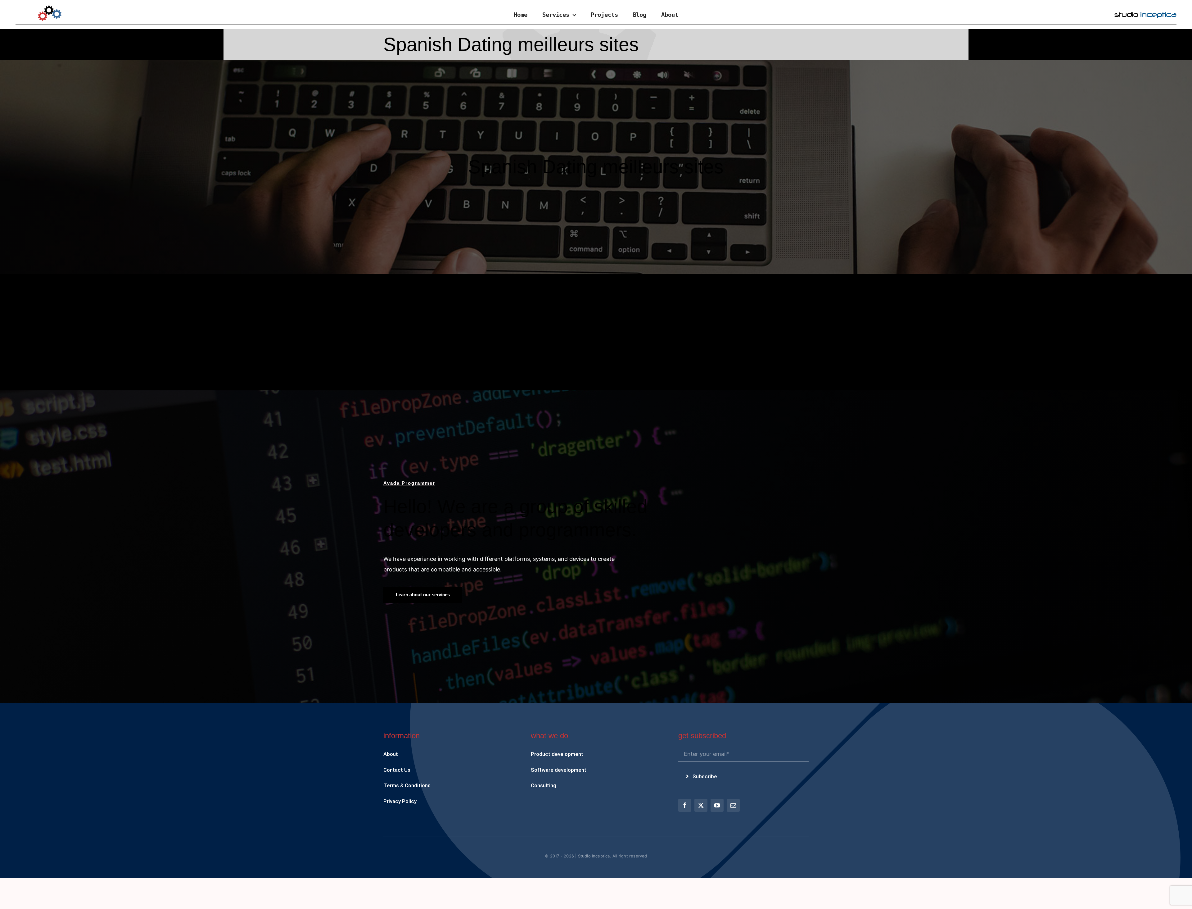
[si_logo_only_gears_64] (50, 8)
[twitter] (700, 805)
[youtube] (717, 805)
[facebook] (684, 805)
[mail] (733, 805)
